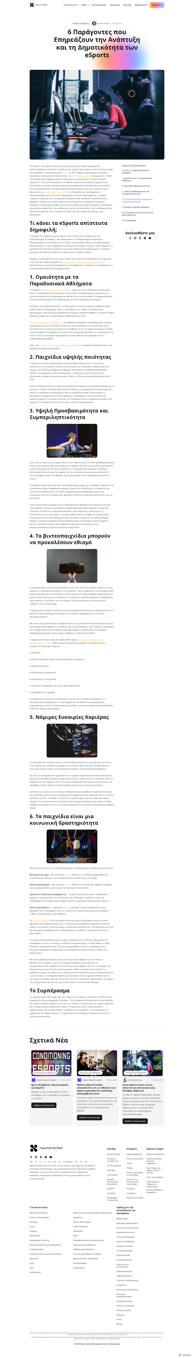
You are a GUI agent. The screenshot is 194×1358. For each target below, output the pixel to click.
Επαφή (130, 1168)
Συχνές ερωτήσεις (135, 1159)
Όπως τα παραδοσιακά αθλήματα (46, 322)
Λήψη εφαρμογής (134, 1154)
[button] (71, 5)
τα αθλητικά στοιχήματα (56, 192)
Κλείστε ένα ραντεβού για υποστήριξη (133, 1181)
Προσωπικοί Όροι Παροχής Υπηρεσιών (154, 1161)
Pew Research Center (81, 176)
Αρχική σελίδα (113, 1154)
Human (111, 1188)
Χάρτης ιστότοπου (135, 1198)
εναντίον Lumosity (149, 1213)
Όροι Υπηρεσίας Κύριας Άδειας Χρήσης (154, 1170)
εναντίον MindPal (149, 1222)
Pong (64, 172)
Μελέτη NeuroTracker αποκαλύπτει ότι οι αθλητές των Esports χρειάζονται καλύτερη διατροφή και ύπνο (96, 1089)
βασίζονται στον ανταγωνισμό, (56, 290)
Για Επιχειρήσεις (99, 5)
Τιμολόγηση (115, 5)
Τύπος (129, 1163)
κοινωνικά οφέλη (41, 920)
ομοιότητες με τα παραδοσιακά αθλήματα (60, 345)
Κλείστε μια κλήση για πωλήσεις (135, 1173)
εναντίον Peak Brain (150, 1236)
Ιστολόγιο (111, 1193)
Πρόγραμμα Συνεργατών (113, 1199)
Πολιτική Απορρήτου (155, 1154)
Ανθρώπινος (141, 5)
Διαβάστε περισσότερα (44, 1105)
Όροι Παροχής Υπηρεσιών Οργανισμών (153, 1184)
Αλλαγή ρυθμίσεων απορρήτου (155, 1191)
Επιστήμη (127, 5)
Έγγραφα (131, 1193)
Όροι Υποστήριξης (155, 1177)
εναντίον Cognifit (149, 1226)
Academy (131, 1189)
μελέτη (67, 875)
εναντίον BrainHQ (149, 1231)
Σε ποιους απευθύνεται (112, 1160)
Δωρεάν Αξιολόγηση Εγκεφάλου (112, 1181)
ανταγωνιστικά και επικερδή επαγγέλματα (83, 262)
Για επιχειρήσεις (114, 1166)
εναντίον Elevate (148, 1217)
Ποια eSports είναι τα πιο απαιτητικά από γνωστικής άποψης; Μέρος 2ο (139, 1087)
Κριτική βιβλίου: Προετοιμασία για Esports (49, 1086)
